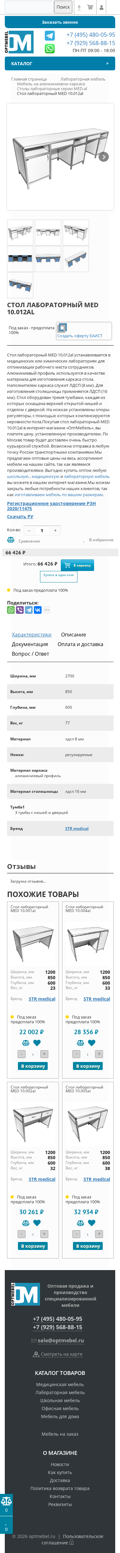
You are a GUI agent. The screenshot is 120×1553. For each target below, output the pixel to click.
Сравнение (29, 541)
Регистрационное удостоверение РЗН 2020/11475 (51, 505)
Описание (73, 634)
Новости (60, 1464)
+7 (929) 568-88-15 (57, 1327)
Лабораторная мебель (60, 1392)
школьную (18, 476)
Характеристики (32, 634)
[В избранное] (37, 1043)
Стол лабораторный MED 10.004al (84, 908)
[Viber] (20, 610)
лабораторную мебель (87, 476)
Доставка (60, 1480)
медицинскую (46, 476)
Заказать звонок (60, 22)
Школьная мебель (60, 1400)
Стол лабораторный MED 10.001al (29, 908)
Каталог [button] (21, 63)
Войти (101, 7)
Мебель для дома (60, 1416)
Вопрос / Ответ (30, 653)
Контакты (60, 1496)
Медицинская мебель (60, 1384)
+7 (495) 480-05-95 (57, 1319)
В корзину (82, 565)
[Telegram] (29, 610)
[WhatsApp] (11, 610)
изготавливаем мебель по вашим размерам (59, 494)
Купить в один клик (59, 575)
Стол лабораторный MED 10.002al (29, 1089)
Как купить (60, 1472)
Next (104, 157)
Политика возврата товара (60, 1488)
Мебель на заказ (60, 1434)
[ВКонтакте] (38, 610)
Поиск (63, 7)
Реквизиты (60, 1504)
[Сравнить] (26, 1043)
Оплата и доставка (80, 644)
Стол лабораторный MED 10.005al (84, 1089)
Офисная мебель (60, 1408)
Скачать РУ (20, 516)
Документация (30, 644)
